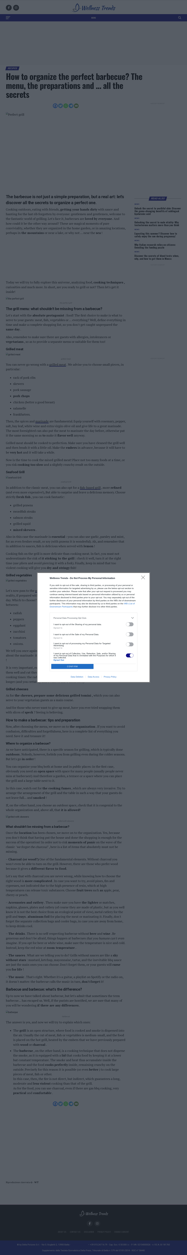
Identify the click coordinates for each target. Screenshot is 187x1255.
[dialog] (93, 627)
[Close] (144, 578)
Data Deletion (77, 677)
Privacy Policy (110, 677)
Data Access (93, 677)
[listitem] (93, 617)
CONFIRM (72, 666)
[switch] (130, 624)
